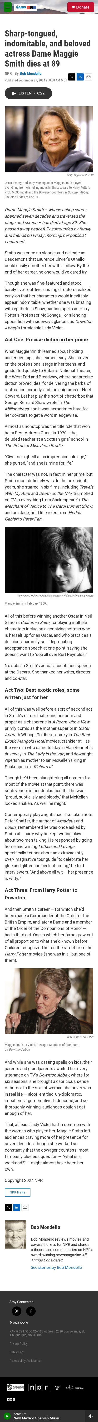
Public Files (17, 1352)
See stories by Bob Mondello (56, 1267)
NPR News (17, 1192)
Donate (82, 7)
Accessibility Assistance (25, 1361)
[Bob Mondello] (15, 1234)
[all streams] (91, 1416)
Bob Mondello (30, 73)
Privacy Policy (19, 1344)
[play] (7, 1416)
